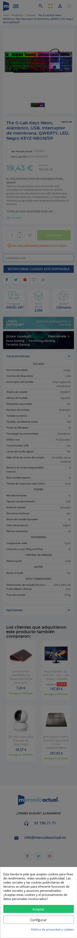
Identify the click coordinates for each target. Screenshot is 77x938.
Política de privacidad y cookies (52, 929)
